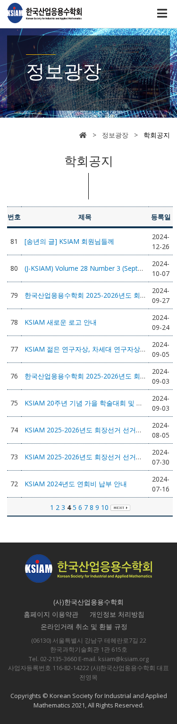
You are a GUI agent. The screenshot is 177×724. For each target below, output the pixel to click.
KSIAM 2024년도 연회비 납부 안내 (76, 483)
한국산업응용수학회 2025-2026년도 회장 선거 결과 (101, 295)
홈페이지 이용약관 (51, 614)
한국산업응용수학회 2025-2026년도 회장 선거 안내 (101, 375)
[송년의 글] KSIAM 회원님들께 (69, 241)
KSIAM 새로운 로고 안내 (61, 322)
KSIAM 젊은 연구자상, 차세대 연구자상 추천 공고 (97, 349)
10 (105, 507)
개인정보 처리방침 (117, 614)
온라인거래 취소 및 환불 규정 (84, 626)
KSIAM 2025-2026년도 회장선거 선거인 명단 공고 (99, 429)
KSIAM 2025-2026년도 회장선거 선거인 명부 (91, 456)
